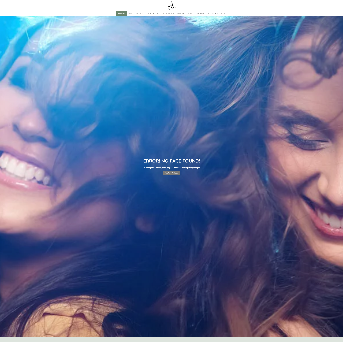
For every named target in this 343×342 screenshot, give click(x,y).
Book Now (121, 13)
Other (223, 13)
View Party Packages (171, 173)
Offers (190, 13)
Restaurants (140, 13)
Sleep (130, 13)
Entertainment (153, 13)
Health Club (200, 13)
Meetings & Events (167, 13)
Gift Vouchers (213, 13)
